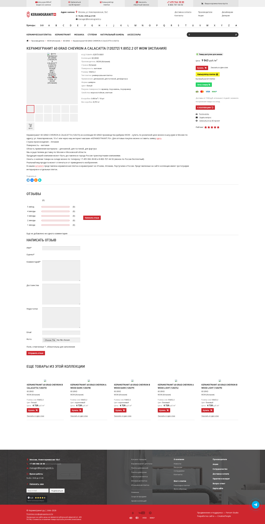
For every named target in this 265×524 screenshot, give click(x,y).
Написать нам (37, 484)
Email (28, 332)
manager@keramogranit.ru (89, 19)
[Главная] (27, 41)
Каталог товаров (138, 459)
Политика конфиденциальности (39, 514)
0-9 (41, 25)
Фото (29, 339)
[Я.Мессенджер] (39, 180)
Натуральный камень (112, 34)
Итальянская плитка (140, 485)
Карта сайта (218, 488)
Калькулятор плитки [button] (206, 74)
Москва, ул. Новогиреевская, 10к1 (93, 12)
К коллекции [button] (204, 107)
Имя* (29, 247)
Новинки (135, 492)
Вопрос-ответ (219, 483)
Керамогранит (63, 34)
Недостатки (32, 308)
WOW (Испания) (33, 394)
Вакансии (178, 467)
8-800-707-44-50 (175, 4)
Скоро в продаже (138, 496)
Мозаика (79, 34)
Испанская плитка (139, 481)
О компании (179, 459)
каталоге (39, 166)
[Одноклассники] (36, 180)
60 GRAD (95, 58)
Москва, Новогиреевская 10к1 (45, 459)
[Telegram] (28, 180)
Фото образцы (180, 489)
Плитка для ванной (139, 468)
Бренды (30, 25)
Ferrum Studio (232, 512)
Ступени (92, 34)
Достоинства (32, 285)
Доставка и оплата (221, 474)
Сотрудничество (220, 469)
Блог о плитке (180, 481)
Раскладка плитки (182, 485)
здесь (159, 138)
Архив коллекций (138, 501)
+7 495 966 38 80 (175, 2)
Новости (177, 463)
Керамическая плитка (38, 34)
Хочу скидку (203, 84)
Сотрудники (179, 471)
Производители (220, 459)
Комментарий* (33, 261)
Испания (92, 65)
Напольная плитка (139, 476)
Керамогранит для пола (141, 463)
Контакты (178, 474)
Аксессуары (134, 34)
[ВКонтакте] (32, 180)
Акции (215, 464)
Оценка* (30, 254)
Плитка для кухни (139, 472)
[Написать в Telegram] (255, 505)
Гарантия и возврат (221, 478)
